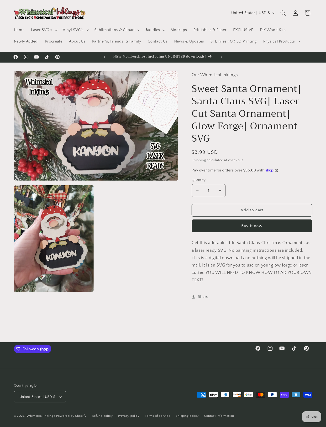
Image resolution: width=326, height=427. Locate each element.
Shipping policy (187, 415)
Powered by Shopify (71, 415)
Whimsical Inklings (40, 415)
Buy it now (252, 226)
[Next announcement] (221, 57)
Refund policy (102, 415)
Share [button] (203, 296)
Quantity (199, 180)
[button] (43, 30)
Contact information (219, 415)
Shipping (199, 160)
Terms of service (157, 415)
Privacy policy (129, 415)
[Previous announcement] (104, 57)
